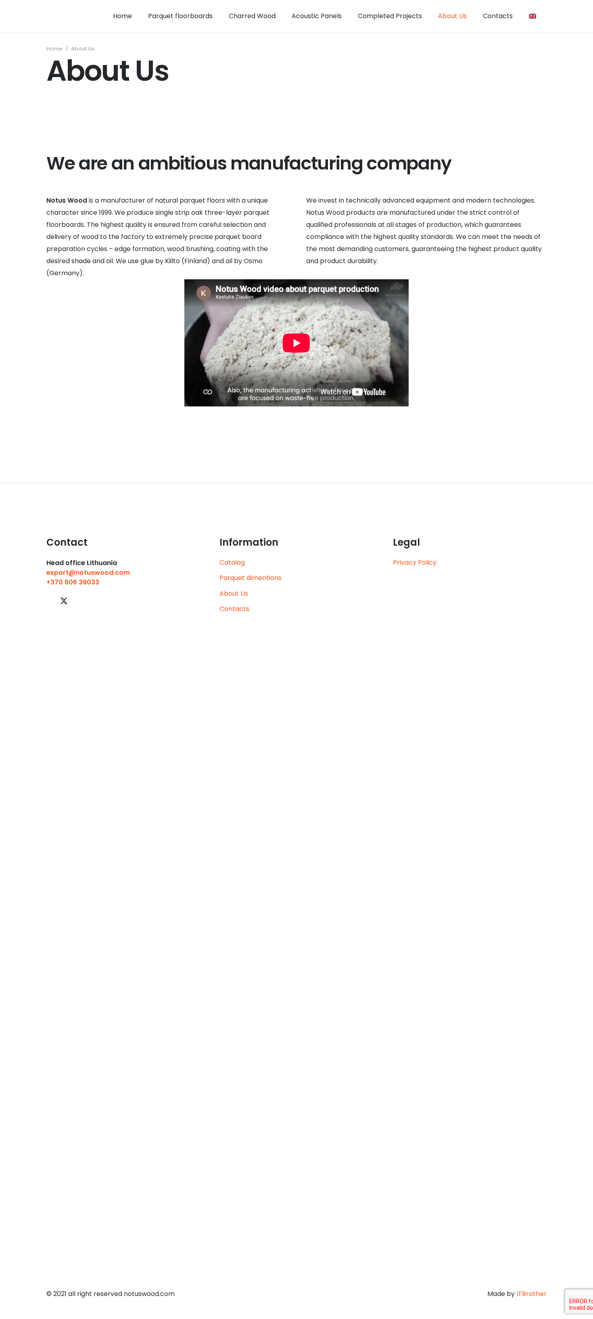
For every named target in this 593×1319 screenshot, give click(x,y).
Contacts (234, 608)
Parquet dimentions (250, 577)
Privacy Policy (414, 562)
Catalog (232, 562)
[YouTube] (79, 601)
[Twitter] (64, 601)
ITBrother (531, 1293)
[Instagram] (93, 601)
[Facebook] (49, 601)
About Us (233, 593)
